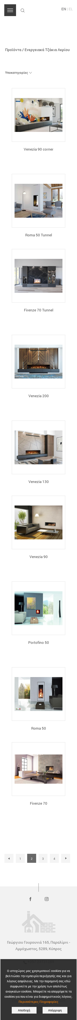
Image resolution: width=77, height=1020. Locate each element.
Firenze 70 (38, 803)
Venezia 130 (38, 481)
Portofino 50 (38, 642)
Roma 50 (38, 728)
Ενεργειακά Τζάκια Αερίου (47, 49)
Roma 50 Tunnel (38, 234)
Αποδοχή (24, 1010)
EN (63, 8)
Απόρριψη (55, 1010)
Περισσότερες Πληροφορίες (38, 1002)
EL (71, 8)
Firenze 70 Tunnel (38, 310)
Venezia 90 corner (38, 149)
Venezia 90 (39, 556)
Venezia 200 (38, 395)
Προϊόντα (13, 49)
